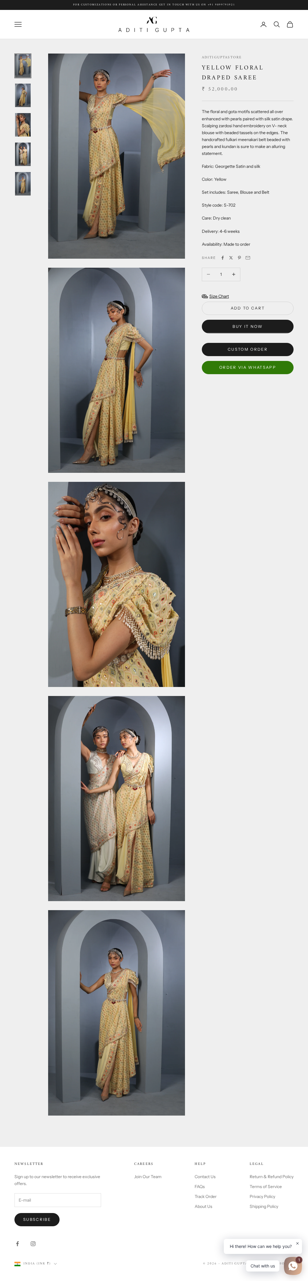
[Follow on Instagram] (33, 1244)
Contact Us (205, 1176)
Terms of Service (266, 1186)
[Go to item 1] (22, 66)
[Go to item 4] (22, 154)
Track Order (206, 1196)
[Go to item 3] (22, 124)
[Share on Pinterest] (239, 257)
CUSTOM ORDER (248, 349)
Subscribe (37, 1219)
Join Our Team (148, 1176)
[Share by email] (247, 257)
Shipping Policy (264, 1206)
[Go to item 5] (22, 183)
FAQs (200, 1186)
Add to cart (248, 308)
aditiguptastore (222, 57)
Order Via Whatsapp (247, 367)
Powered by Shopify (271, 1264)
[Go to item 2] (22, 95)
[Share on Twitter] (231, 257)
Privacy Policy (262, 1196)
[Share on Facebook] (222, 257)
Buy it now (248, 326)
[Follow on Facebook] (17, 1244)
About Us (203, 1206)
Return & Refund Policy (272, 1176)
